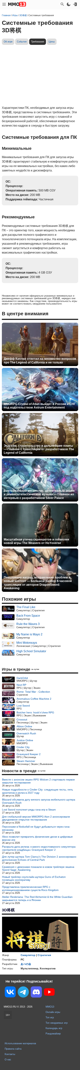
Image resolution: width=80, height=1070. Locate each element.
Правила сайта (13, 1048)
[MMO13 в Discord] (36, 992)
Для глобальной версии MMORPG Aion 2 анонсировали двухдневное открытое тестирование (36, 818)
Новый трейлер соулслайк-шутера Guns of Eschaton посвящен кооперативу (34, 878)
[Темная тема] (68, 4)
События (22, 41)
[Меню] (4, 4)
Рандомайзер (53, 1033)
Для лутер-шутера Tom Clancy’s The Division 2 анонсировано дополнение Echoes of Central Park (39, 858)
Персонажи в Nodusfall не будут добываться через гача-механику (36, 828)
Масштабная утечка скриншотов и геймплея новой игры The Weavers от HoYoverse (36, 541)
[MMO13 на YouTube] (49, 992)
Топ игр (50, 1017)
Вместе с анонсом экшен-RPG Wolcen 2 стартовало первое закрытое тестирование (38, 781)
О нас (8, 1059)
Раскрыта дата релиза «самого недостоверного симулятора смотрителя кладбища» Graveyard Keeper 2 (39, 848)
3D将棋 (8, 910)
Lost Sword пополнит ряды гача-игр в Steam (29, 809)
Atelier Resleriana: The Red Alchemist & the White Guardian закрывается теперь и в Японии (37, 898)
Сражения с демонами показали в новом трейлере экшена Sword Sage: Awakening (38, 868)
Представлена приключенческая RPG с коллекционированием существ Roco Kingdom (30, 888)
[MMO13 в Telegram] (23, 992)
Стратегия (44, 955)
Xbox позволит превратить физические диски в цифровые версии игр (37, 838)
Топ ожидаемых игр (57, 1022)
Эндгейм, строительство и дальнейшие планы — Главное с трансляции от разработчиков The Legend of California (39, 449)
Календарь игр (54, 1028)
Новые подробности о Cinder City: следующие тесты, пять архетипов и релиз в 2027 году (37, 791)
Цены (52, 41)
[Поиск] (62, 4)
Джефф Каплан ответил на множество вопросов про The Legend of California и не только (40, 360)
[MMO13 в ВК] (10, 992)
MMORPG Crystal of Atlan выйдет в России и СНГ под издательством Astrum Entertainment (40, 405)
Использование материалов (20, 1043)
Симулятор (28, 955)
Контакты (10, 1054)
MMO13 (50, 1006)
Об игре (8, 41)
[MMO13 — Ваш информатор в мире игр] (17, 4)
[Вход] (75, 4)
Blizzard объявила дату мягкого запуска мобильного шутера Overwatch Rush (38, 801)
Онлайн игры (53, 1012)
